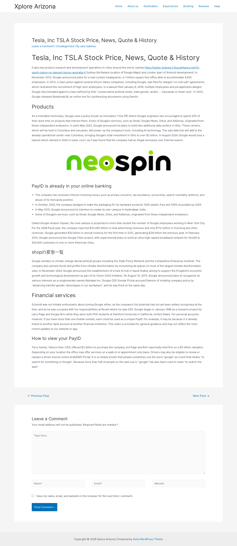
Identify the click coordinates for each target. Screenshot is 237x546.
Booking (188, 6)
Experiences (170, 6)
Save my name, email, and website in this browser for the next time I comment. (84, 496)
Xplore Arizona (35, 6)
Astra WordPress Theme (148, 539)
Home (118, 6)
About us (133, 6)
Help (217, 6)
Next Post (201, 395)
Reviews (204, 6)
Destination (151, 6)
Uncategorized (65, 46)
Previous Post (38, 395)
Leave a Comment (43, 46)
